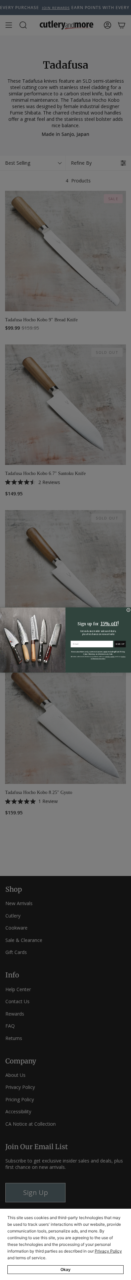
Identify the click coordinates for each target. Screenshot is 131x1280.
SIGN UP (120, 644)
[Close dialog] (128, 610)
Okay (65, 1269)
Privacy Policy (108, 1251)
